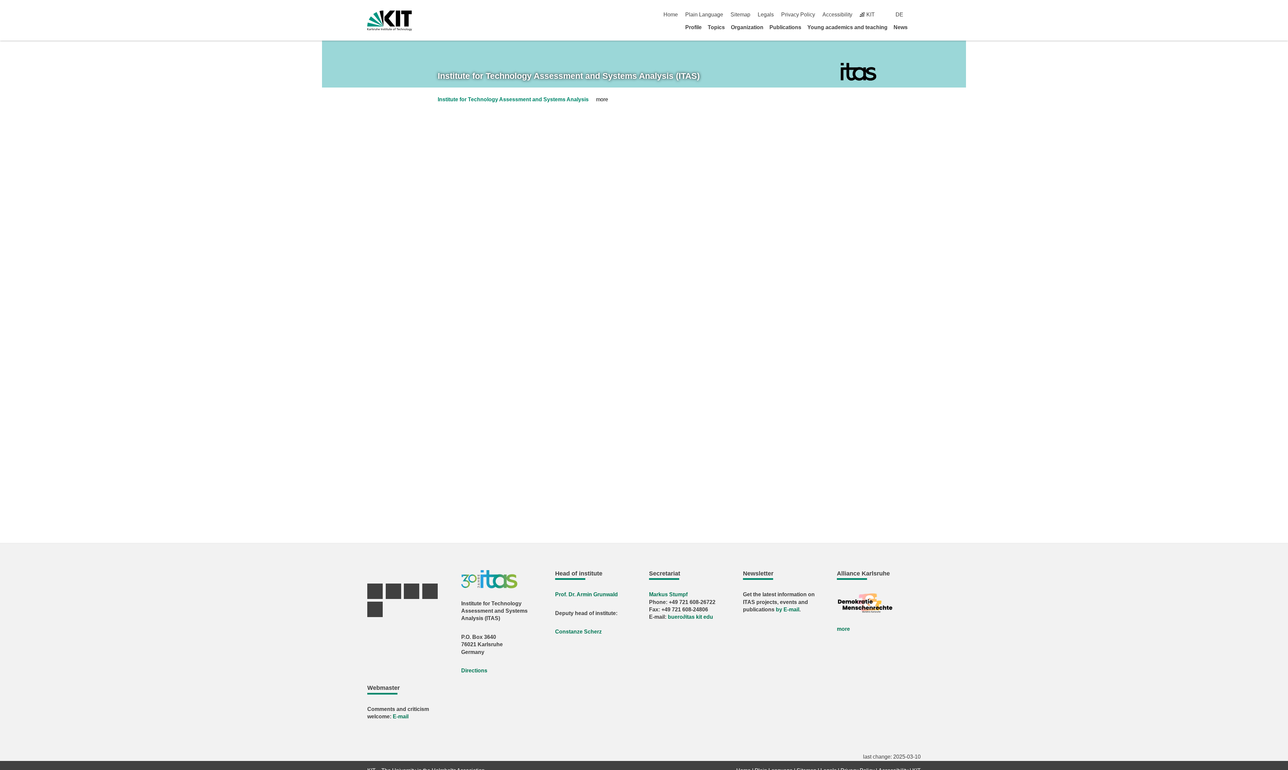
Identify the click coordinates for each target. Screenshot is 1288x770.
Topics (716, 27)
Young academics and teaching (847, 27)
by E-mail (787, 609)
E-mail (401, 716)
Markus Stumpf (668, 594)
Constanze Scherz (578, 632)
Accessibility (837, 14)
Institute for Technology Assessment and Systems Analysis (513, 99)
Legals (766, 14)
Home (670, 14)
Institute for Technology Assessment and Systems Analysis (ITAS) (569, 75)
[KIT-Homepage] (389, 20)
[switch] (918, 14)
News (901, 27)
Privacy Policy (798, 14)
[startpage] (918, 27)
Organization (747, 27)
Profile (693, 27)
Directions (474, 670)
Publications (785, 27)
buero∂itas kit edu (690, 617)
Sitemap (740, 14)
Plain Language (704, 14)
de (899, 14)
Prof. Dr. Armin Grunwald (586, 594)
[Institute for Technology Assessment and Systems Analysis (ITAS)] (858, 72)
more (843, 629)
